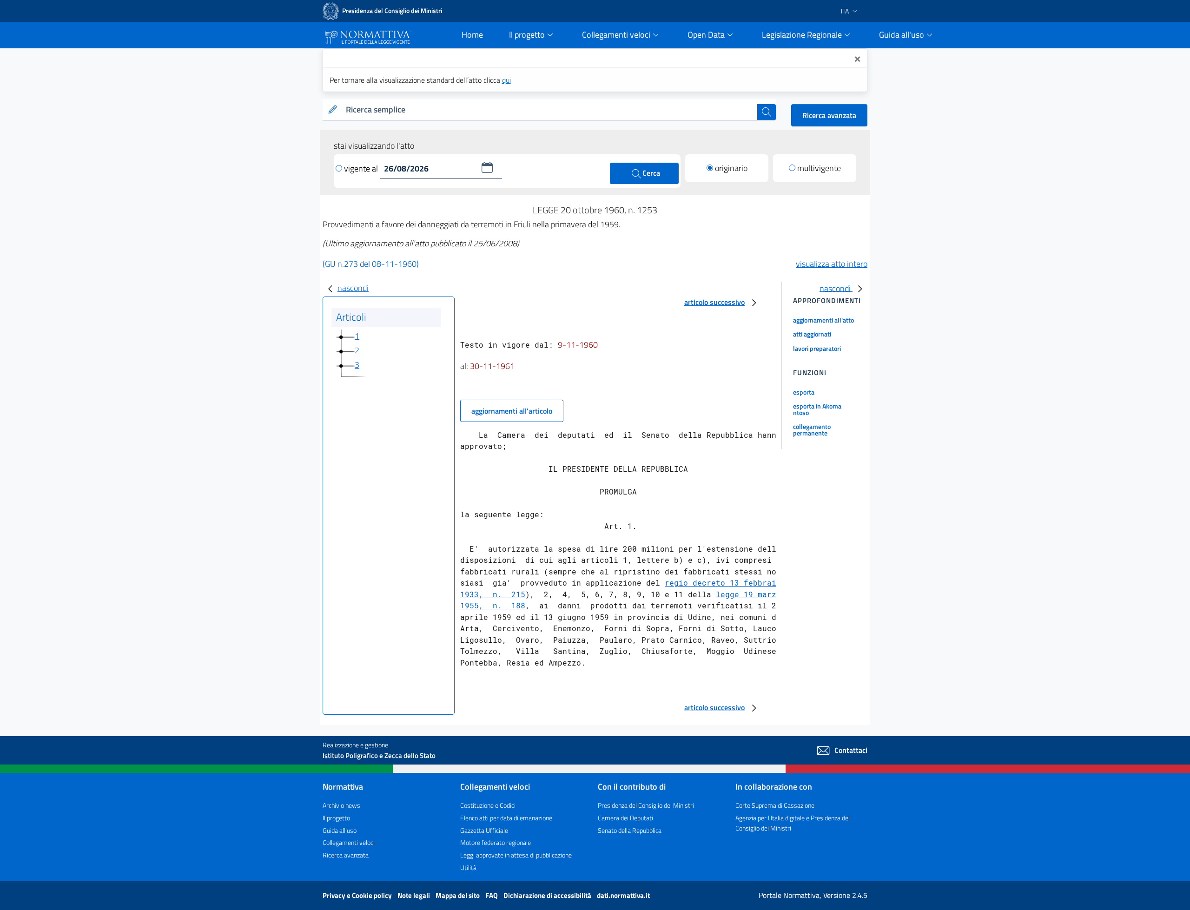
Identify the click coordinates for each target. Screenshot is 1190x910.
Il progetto (336, 818)
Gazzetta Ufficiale (484, 830)
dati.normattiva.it (623, 895)
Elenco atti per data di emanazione (506, 818)
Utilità (468, 867)
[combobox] (549, 109)
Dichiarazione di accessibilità (548, 895)
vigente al (362, 168)
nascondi (353, 288)
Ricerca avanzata (829, 115)
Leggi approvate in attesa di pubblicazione (516, 855)
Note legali (414, 895)
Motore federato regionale (495, 842)
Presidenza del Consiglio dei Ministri (646, 805)
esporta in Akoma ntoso (817, 409)
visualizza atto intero (831, 263)
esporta (803, 392)
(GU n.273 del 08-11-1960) (371, 263)
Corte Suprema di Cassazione (774, 805)
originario (731, 168)
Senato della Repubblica (629, 830)
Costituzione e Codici (488, 805)
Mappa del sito (458, 895)
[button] (487, 167)
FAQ (492, 895)
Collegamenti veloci (349, 842)
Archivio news (341, 805)
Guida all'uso (340, 830)
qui (506, 80)
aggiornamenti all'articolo (511, 410)
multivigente (819, 168)
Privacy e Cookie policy (358, 895)
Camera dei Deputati (625, 818)
